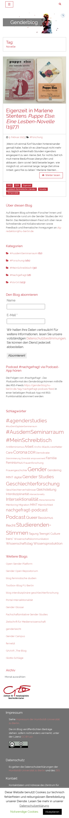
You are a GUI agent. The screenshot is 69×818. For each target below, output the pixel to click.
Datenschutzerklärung (34, 806)
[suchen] (60, 4)
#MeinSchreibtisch (21, 267)
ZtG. (58, 770)
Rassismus (45, 518)
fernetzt (10, 643)
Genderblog (24, 22)
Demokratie (43, 452)
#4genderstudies (26, 420)
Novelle (42, 189)
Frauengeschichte (16, 470)
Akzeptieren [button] (52, 811)
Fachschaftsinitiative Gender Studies (27, 614)
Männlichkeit (45, 504)
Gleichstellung (46, 489)
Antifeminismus (15, 446)
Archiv (38, 446)
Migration (24, 504)
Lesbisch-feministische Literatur (21, 189)
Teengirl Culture (49, 533)
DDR (17, 185)
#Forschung (36, 137)
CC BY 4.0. (27, 736)
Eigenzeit (27, 185)
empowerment (38, 458)
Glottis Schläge (14, 657)
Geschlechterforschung (33, 484)
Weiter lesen (52, 175)
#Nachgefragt (18, 275)
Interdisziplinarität (17, 494)
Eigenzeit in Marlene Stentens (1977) (30, 119)
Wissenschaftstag (19, 543)
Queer (31, 517)
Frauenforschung (33, 462)
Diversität (25, 458)
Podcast (15, 517)
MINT (33, 504)
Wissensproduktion (47, 543)
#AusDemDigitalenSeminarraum (21, 426)
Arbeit (29, 446)
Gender (37, 469)
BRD (9, 185)
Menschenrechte (47, 500)
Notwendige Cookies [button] (24, 811)
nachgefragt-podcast (27, 509)
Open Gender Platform (19, 563)
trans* (9, 538)
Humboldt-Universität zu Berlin (27, 770)
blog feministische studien (21, 578)
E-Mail (12, 315)
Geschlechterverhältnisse (21, 489)
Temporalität (12, 193)
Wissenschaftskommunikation (31, 539)
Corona (20, 452)
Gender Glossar (15, 607)
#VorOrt (14, 282)
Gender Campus (15, 636)
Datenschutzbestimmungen (46, 338)
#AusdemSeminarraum (23, 253)
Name (11, 300)
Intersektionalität (22, 499)
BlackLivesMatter (52, 446)
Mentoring (12, 504)
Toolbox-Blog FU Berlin (20, 585)
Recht (11, 525)
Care (9, 452)
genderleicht (13, 629)
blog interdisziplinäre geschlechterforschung (32, 592)
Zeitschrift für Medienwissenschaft (26, 621)
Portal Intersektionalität (19, 600)
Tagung (34, 533)
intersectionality (37, 494)
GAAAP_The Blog (16, 650)
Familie (51, 458)
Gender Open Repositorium (22, 571)
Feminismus (14, 462)
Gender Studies (38, 476)
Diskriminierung (13, 458)
